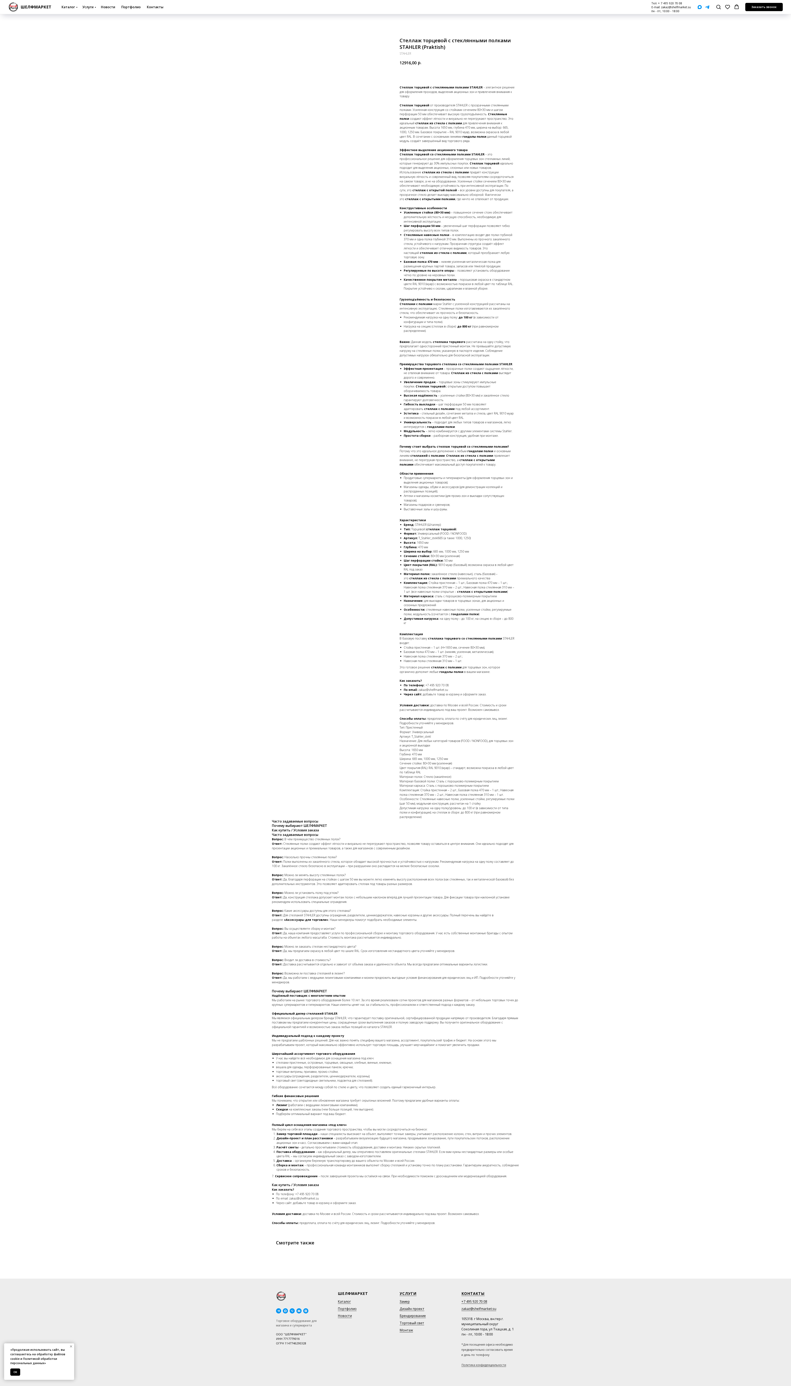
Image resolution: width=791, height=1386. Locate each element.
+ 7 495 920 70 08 (670, 3)
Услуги (88, 7)
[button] (718, 6)
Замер (405, 1301)
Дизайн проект (412, 1308)
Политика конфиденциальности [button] (483, 1365)
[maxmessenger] (285, 1310)
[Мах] (699, 7)
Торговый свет (412, 1323)
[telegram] (278, 1310)
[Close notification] (71, 1346)
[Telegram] (707, 7)
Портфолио (131, 7)
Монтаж (406, 1330)
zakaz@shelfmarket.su (676, 7)
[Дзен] (305, 1310)
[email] (299, 1310)
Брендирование (413, 1315)
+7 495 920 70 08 (474, 1301)
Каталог (68, 7)
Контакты (155, 7)
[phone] (292, 1310)
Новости (108, 7)
